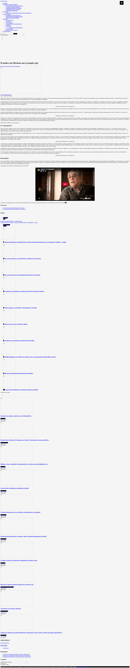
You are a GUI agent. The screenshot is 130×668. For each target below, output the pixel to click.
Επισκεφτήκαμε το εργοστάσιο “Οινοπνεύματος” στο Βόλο (20, 307)
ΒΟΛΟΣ (11, 222)
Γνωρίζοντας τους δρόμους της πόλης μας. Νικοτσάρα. (19, 340)
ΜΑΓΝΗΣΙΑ (30, 222)
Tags (4, 219)
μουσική (36, 222)
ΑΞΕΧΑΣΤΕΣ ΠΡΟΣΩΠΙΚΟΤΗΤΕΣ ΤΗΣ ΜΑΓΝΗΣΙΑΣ (18, 13)
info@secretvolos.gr (5, 642)
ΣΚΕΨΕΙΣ (8, 25)
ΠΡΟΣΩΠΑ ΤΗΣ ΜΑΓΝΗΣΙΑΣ (10, 4)
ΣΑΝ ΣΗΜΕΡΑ (9, 22)
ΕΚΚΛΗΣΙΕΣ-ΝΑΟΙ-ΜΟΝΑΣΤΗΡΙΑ (14, 16)
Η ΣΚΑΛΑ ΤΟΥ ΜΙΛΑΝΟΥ (20, 222)
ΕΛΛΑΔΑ (8, 21)
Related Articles (6, 224)
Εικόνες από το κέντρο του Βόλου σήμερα (15, 324)
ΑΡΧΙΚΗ (5, 3)
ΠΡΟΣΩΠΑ (6, 11)
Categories (5, 217)
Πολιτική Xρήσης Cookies (11, 30)
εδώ (66, 202)
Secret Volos (4, 645)
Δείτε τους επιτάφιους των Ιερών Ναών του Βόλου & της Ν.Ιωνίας (22, 258)
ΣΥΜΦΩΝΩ (79, 666)
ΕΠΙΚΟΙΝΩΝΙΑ (7, 31)
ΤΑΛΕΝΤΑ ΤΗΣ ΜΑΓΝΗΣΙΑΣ (13, 7)
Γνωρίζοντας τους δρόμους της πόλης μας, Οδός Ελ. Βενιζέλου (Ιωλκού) (24, 291)
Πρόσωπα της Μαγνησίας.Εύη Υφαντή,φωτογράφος (18, 373)
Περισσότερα (85, 666)
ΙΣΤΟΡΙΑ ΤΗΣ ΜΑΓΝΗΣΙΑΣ (12, 18)
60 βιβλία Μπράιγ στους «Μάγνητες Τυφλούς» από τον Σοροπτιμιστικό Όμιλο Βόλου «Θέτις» (30, 357)
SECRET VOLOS (5, 222)
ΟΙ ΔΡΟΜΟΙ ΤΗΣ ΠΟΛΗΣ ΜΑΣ (13, 15)
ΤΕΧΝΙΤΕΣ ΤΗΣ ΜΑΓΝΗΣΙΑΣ (13, 9)
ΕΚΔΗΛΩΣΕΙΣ (9, 28)
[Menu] (121, 3)
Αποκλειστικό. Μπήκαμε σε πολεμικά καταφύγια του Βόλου (21, 389)
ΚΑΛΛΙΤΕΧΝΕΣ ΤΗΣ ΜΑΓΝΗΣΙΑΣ (14, 5)
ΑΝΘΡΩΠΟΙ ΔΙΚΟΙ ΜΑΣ (12, 10)
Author (4, 226)
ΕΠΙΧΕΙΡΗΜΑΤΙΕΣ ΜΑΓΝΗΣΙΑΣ (14, 8)
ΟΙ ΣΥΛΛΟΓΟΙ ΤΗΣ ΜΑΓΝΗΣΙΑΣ (14, 24)
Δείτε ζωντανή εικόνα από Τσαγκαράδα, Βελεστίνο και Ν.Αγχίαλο (22, 275)
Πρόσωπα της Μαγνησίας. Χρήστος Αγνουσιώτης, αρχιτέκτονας (17, 656)
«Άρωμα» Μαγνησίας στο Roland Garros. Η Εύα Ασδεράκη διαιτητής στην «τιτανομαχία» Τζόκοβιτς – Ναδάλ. (35, 242)
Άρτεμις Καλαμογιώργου (6, 94)
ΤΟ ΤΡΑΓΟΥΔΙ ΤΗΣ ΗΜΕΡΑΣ (16, 27)
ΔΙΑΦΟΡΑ (5, 19)
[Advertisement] (65, 50)
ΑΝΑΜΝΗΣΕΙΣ (9, 20)
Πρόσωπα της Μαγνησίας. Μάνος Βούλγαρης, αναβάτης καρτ (16, 654)
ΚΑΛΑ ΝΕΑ (9, 26)
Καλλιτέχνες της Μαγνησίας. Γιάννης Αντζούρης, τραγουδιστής (16, 655)
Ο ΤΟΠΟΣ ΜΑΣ (7, 14)
